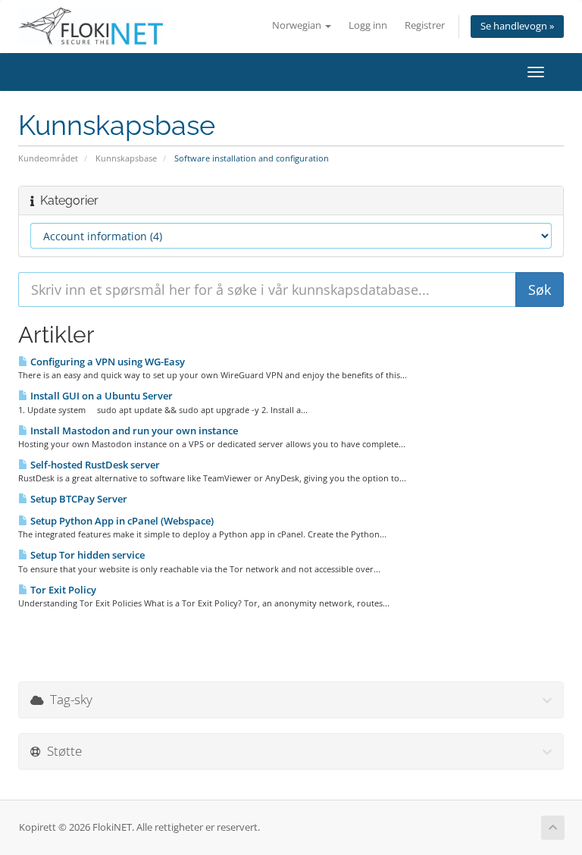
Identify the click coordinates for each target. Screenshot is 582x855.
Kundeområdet (48, 158)
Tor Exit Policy (62, 590)
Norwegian (298, 25)
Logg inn (368, 25)
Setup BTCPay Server (77, 499)
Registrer (425, 25)
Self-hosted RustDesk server (94, 464)
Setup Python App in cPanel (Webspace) (121, 521)
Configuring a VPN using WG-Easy (106, 361)
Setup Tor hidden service (86, 555)
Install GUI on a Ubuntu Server (100, 395)
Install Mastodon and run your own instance (133, 430)
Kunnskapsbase (126, 158)
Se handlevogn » (517, 26)
